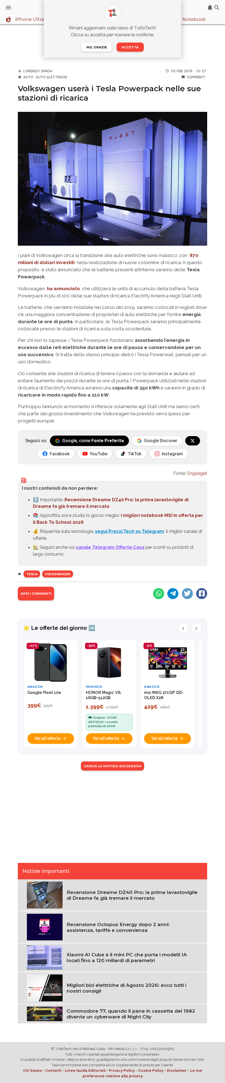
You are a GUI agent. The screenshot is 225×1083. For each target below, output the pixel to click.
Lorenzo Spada (37, 71)
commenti (196, 77)
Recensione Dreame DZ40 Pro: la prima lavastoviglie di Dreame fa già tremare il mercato (132, 895)
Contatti (53, 1070)
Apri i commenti (36, 593)
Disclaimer (177, 1070)
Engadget (197, 473)
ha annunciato (63, 288)
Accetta (130, 47)
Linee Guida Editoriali (85, 1070)
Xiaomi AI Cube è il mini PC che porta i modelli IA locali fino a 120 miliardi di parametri (127, 957)
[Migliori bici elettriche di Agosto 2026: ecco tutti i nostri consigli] (45, 987)
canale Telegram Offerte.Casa (110, 547)
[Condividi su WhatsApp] (158, 593)
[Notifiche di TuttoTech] (210, 7)
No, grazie (96, 47)
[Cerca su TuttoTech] (216, 7)
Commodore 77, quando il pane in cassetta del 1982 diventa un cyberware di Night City (131, 1014)
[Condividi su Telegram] (172, 593)
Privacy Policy (122, 1070)
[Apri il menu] (8, 7)
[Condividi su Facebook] (201, 593)
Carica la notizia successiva (112, 766)
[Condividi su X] (187, 593)
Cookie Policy (151, 1070)
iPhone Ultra (29, 19)
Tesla (32, 574)
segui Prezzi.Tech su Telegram (129, 531)
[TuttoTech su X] (192, 440)
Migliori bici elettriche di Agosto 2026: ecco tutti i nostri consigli (126, 988)
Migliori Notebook (185, 19)
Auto (28, 77)
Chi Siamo (32, 1070)
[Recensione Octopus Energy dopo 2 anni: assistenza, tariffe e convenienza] (45, 926)
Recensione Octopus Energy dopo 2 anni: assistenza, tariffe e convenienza (118, 927)
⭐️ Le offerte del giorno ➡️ (59, 628)
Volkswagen (57, 574)
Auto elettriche (51, 77)
